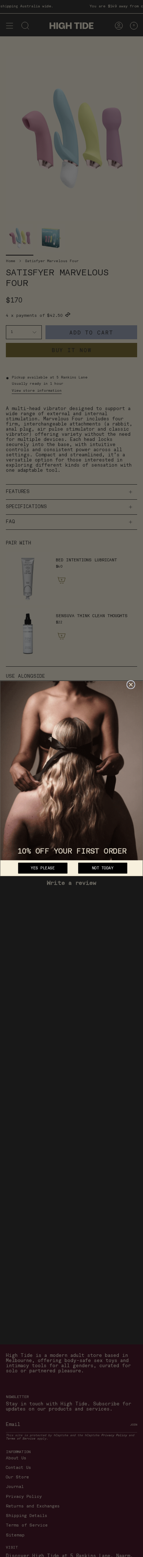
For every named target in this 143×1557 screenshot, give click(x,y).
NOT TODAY (103, 868)
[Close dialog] (131, 684)
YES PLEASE (43, 868)
